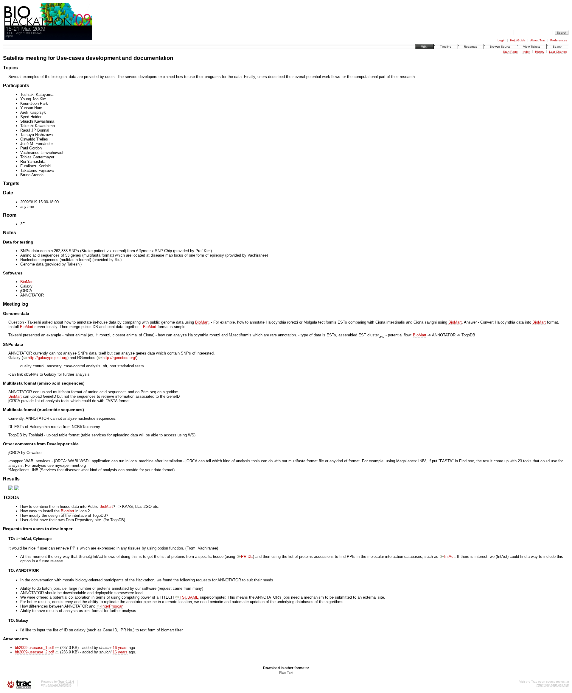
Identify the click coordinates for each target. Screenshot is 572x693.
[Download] (57, 647)
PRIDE (247, 556)
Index (526, 51)
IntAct (26, 538)
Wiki (424, 46)
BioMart (27, 282)
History (539, 51)
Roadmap (470, 46)
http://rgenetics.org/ (119, 357)
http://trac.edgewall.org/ (553, 684)
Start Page (510, 51)
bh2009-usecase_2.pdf (34, 652)
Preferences (558, 40)
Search (557, 46)
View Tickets (531, 46)
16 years (120, 647)
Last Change (558, 51)
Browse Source (500, 46)
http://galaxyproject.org (47, 357)
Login (501, 40)
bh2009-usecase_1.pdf (34, 647)
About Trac (537, 40)
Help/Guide (518, 40)
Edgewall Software (58, 684)
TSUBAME (189, 597)
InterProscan (112, 606)
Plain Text (286, 672)
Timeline (445, 46)
